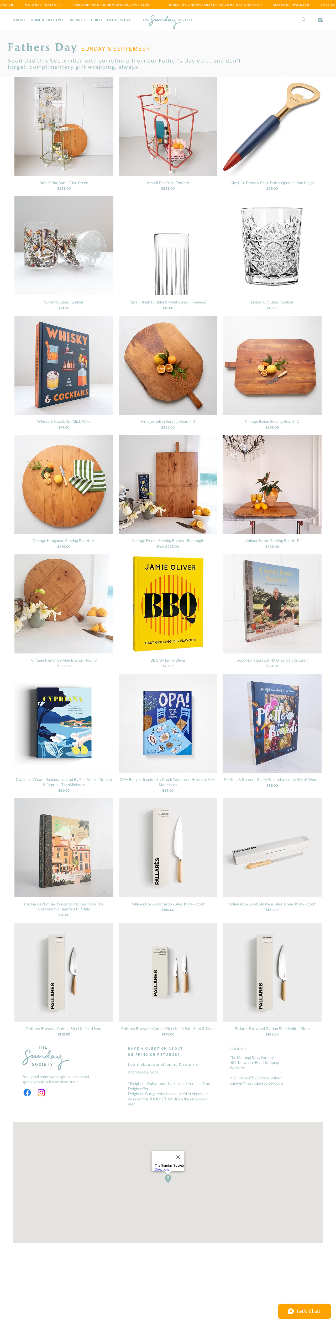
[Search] (303, 19)
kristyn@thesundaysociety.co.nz (256, 1083)
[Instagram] (41, 1093)
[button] (47, 20)
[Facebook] (27, 1093)
